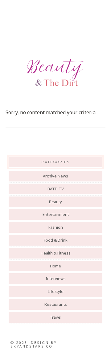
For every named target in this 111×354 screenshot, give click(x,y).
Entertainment (56, 214)
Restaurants (55, 304)
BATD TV (55, 189)
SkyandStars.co (31, 346)
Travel (55, 317)
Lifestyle (56, 291)
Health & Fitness (56, 253)
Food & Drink (56, 240)
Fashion (55, 227)
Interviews (56, 278)
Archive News (55, 176)
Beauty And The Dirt (55, 73)
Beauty (55, 201)
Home (55, 266)
